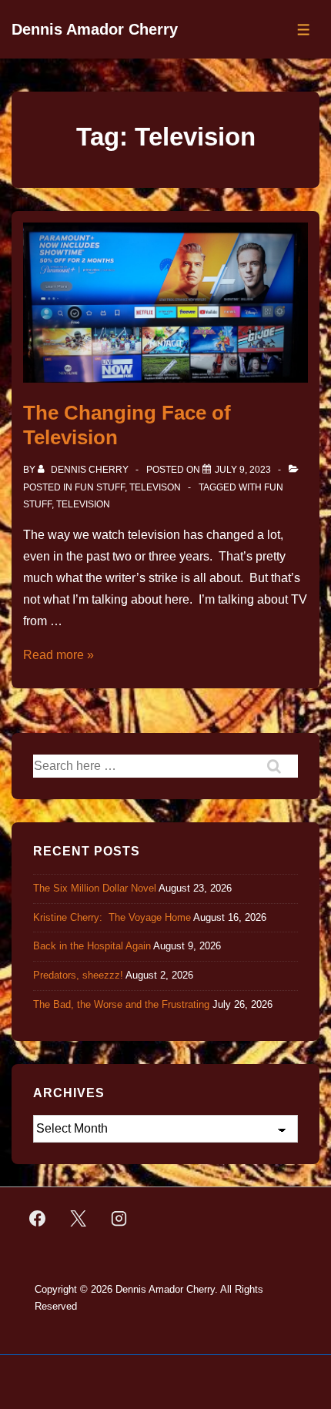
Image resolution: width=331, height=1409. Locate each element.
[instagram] (119, 1219)
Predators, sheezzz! (78, 975)
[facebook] (37, 1219)
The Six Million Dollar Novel (94, 888)
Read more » (58, 654)
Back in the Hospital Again (92, 946)
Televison (155, 487)
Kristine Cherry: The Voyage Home (112, 917)
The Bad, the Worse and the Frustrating (121, 1004)
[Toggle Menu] (303, 29)
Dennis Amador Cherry (95, 29)
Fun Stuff (100, 487)
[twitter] (78, 1219)
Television (83, 504)
